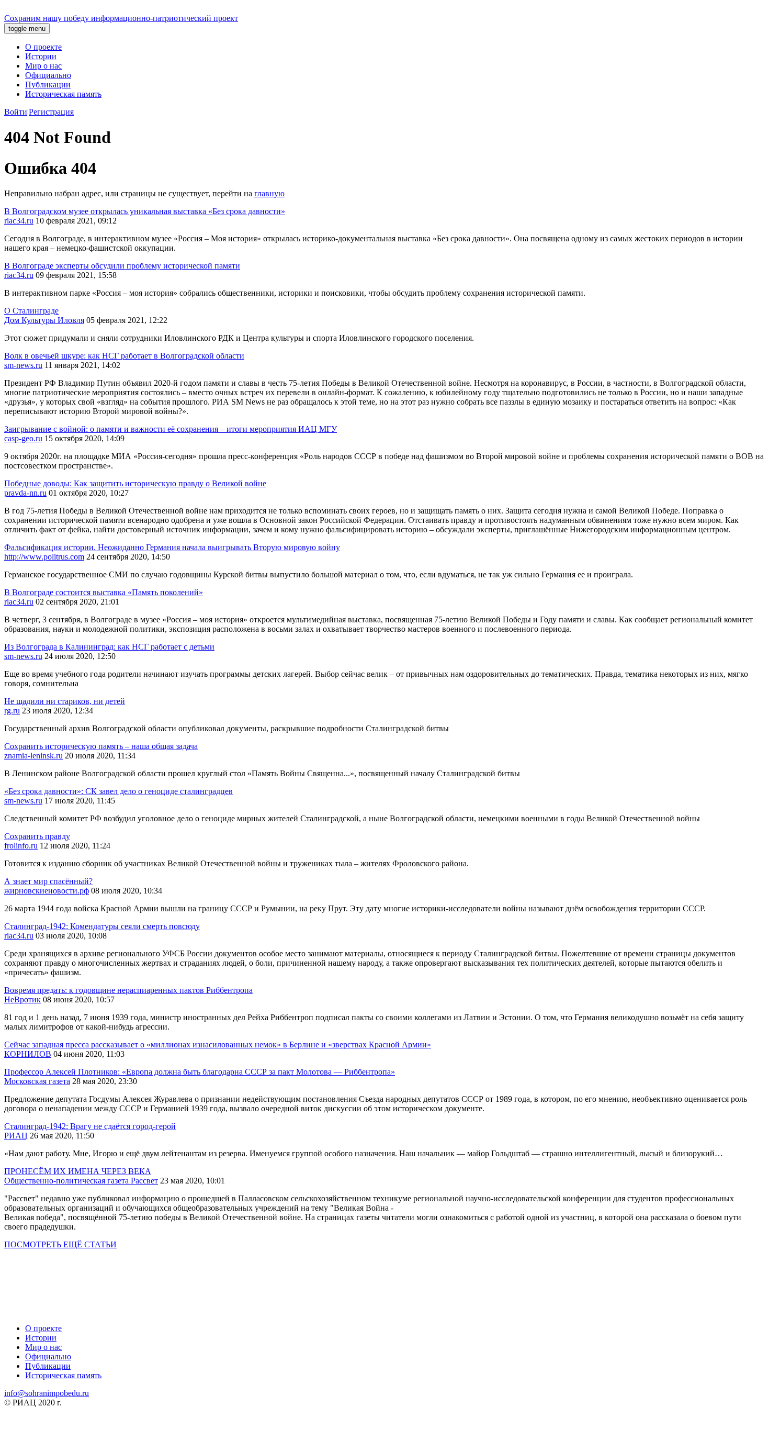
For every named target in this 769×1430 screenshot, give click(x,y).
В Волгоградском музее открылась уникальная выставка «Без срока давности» (144, 211)
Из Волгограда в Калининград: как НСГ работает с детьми (109, 646)
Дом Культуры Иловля (44, 320)
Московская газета (37, 1081)
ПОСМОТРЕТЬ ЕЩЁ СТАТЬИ (60, 1244)
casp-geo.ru (23, 438)
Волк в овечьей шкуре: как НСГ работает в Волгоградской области (124, 355)
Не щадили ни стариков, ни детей (64, 701)
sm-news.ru (23, 365)
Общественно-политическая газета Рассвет (81, 1180)
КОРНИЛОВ (27, 1053)
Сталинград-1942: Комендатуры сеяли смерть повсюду (102, 926)
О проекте (43, 46)
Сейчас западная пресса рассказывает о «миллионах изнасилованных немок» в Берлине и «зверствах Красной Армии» (217, 1044)
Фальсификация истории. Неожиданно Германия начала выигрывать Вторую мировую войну (172, 547)
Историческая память (63, 94)
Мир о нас (43, 65)
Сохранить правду (37, 836)
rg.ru (12, 710)
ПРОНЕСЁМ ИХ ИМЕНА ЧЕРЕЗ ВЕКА (77, 1171)
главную (269, 193)
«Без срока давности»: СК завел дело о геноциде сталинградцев (118, 791)
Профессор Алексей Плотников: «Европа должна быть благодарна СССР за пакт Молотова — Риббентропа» (199, 1071)
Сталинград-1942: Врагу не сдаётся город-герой (90, 1126)
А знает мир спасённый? (48, 881)
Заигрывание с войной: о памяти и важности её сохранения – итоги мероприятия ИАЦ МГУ (170, 428)
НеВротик (22, 999)
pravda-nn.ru (25, 492)
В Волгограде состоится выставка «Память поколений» (103, 592)
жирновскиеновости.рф (46, 890)
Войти (15, 111)
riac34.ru (18, 220)
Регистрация (51, 111)
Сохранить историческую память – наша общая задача (101, 746)
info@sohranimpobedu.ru (46, 1393)
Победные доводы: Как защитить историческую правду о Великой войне (135, 483)
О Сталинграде (31, 310)
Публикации (48, 84)
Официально (48, 75)
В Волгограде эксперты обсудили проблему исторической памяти (122, 265)
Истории (40, 56)
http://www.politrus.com (44, 556)
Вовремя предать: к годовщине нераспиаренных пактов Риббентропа (128, 990)
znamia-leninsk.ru (33, 755)
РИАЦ (16, 1135)
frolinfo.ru (21, 845)
